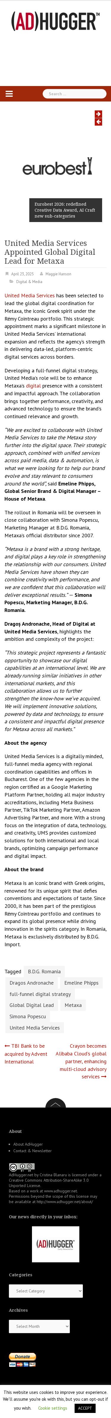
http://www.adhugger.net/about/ (65, 1201)
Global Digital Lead (31, 1005)
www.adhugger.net (60, 1191)
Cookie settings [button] (52, 1408)
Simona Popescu (27, 1016)
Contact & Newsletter (32, 1150)
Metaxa (73, 1005)
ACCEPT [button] (85, 1408)
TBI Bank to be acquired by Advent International (25, 1053)
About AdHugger (28, 1144)
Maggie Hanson (58, 274)
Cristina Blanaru (53, 1174)
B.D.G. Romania (44, 971)
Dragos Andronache (31, 982)
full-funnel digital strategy (40, 994)
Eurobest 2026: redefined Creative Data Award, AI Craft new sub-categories (65, 210)
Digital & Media (29, 281)
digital (33, 385)
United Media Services (29, 295)
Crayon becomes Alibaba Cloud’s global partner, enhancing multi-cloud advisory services (81, 1061)
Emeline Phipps (81, 982)
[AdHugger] (55, 20)
